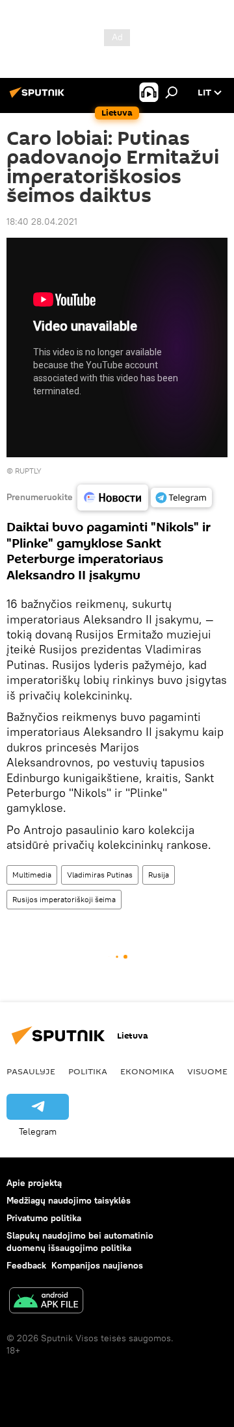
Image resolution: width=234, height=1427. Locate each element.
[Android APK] (46, 1302)
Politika (87, 1071)
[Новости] (112, 498)
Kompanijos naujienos (97, 1265)
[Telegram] (181, 497)
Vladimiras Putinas (100, 874)
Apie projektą (34, 1183)
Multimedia (31, 874)
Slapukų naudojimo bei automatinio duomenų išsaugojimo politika (79, 1242)
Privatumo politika (43, 1218)
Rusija (158, 874)
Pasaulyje (30, 1071)
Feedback (26, 1265)
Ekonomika (147, 1071)
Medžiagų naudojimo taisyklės (68, 1200)
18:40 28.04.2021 (41, 221)
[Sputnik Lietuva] (39, 97)
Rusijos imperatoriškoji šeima (64, 899)
